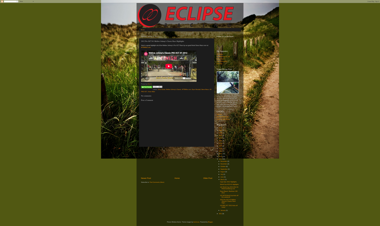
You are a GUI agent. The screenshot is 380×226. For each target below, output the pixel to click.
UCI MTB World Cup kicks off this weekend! (229, 196)
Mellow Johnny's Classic (173, 89)
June (222, 177)
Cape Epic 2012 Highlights (228, 182)
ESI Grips (220, 63)
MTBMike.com (146, 47)
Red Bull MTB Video (223, 117)
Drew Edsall (161, 89)
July (221, 174)
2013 (220, 156)
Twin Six (219, 114)
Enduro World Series (223, 119)
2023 (220, 130)
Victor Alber (151, 91)
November (223, 164)
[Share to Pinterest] (161, 87)
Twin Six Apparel (222, 61)
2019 (220, 141)
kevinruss (196, 222)
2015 (220, 151)
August (222, 171)
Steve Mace (205, 89)
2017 (220, 146)
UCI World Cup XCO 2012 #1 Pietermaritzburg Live (229, 187)
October (223, 166)
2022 (220, 133)
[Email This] (154, 87)
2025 (220, 127)
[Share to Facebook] (159, 87)
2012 (220, 159)
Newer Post (146, 178)
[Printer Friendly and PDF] (146, 87)
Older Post (207, 178)
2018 (220, 143)
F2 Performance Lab (223, 56)
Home (143, 30)
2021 (220, 135)
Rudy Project (221, 59)
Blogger (210, 222)
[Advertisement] (176, 161)
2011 (220, 213)
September (224, 169)
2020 (220, 138)
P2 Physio (220, 54)
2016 (220, 148)
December (223, 161)
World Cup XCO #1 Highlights (229, 184)
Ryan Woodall (196, 89)
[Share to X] (158, 87)
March (222, 179)
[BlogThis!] (156, 87)
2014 (220, 154)
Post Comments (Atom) (157, 182)
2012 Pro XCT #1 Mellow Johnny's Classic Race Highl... (228, 201)
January (223, 210)
